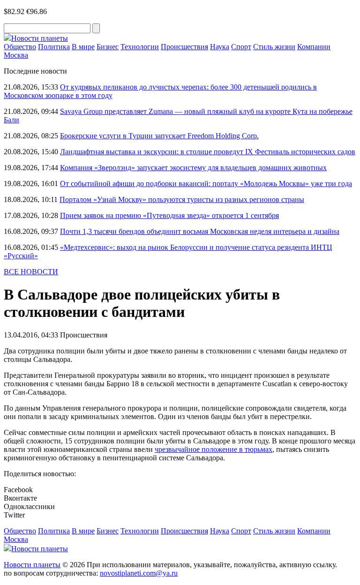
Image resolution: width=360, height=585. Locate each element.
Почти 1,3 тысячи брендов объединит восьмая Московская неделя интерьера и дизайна (199, 231)
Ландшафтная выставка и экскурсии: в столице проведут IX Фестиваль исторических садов (207, 152)
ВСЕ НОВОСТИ (31, 272)
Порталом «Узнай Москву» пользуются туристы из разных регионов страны (182, 199)
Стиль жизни (274, 47)
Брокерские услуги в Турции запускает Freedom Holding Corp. (159, 136)
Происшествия (184, 47)
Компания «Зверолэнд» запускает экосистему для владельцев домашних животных (193, 168)
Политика (54, 47)
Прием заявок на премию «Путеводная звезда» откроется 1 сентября (169, 215)
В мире (83, 47)
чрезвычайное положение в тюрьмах (213, 449)
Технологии (139, 47)
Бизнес (108, 47)
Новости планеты (32, 565)
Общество (20, 47)
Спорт (241, 47)
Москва (16, 55)
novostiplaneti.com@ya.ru (139, 573)
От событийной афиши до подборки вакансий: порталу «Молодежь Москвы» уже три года (206, 184)
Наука (219, 47)
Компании (313, 47)
